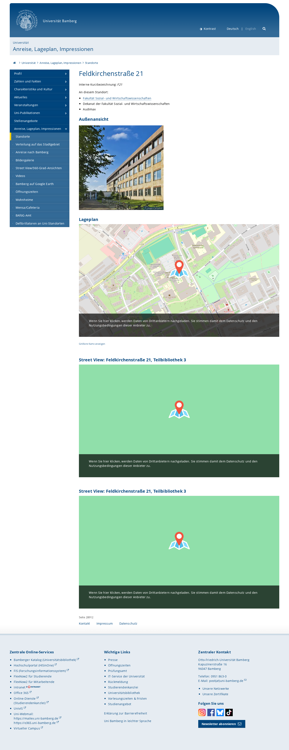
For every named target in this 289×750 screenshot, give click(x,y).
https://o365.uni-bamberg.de (35, 723)
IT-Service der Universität (126, 676)
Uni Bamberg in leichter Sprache (127, 721)
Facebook (211, 712)
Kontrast (209, 29)
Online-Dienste (25, 699)
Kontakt (84, 623)
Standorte (91, 63)
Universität (21, 43)
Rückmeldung (118, 682)
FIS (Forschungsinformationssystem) (40, 671)
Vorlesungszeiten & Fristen (127, 699)
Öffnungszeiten (119, 665)
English (250, 29)
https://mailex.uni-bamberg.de (36, 718)
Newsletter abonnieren (219, 724)
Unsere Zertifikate (215, 694)
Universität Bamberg (31, 33)
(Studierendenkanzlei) (29, 703)
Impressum (104, 623)
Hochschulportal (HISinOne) (34, 665)
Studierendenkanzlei (123, 687)
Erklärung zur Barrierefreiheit (125, 713)
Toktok (229, 712)
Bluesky (220, 712)
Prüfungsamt (117, 671)
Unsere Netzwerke (215, 689)
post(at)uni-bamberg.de (226, 681)
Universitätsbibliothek (124, 693)
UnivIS (18, 708)
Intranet (19, 687)
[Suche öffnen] (264, 28)
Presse (113, 660)
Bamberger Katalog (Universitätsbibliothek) (45, 660)
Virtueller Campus (27, 728)
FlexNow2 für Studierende (32, 676)
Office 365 (21, 693)
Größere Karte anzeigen (92, 343)
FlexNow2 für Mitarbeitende (34, 682)
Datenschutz (128, 623)
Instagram (202, 712)
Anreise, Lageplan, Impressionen (53, 48)
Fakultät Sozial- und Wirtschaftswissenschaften (117, 98)
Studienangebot (119, 704)
